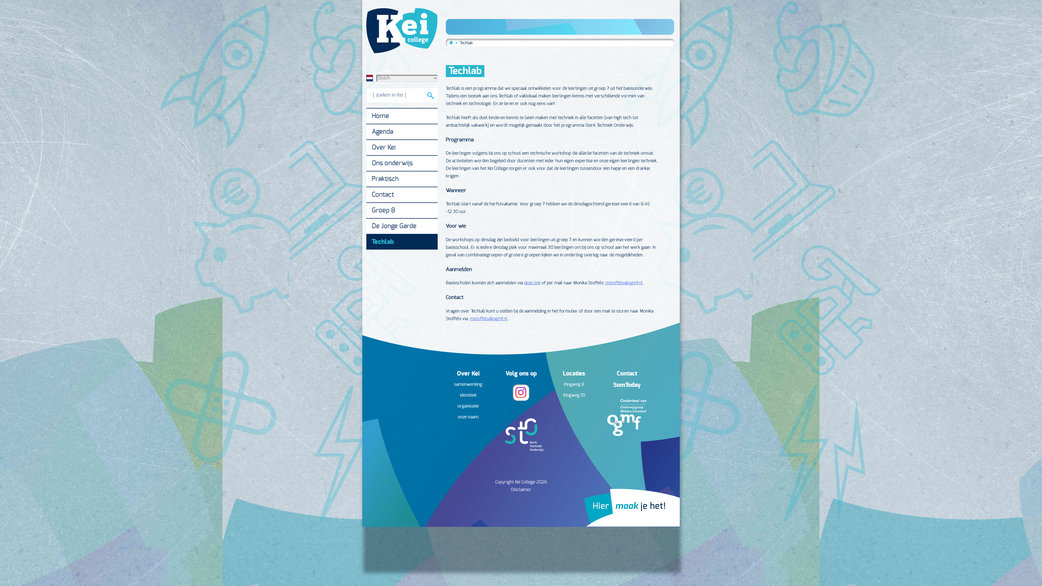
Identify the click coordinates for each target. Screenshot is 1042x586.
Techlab (383, 242)
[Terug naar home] (451, 42)
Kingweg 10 (574, 395)
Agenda (382, 132)
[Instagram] (521, 399)
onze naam (468, 417)
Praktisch (385, 179)
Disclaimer (521, 490)
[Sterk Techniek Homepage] (521, 450)
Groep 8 (383, 210)
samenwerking (468, 384)
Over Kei (384, 147)
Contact (383, 195)
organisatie (468, 406)
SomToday (627, 385)
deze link (532, 283)
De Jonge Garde (394, 226)
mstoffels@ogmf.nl (624, 283)
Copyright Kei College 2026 (521, 482)
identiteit (468, 395)
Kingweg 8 (574, 384)
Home (380, 116)
